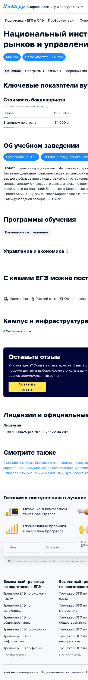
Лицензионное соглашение (62, 672)
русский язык (46, 299)
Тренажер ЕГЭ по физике (23, 648)
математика (18, 299)
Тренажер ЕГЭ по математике (17, 608)
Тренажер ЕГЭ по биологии (24, 629)
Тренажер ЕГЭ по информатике (17, 638)
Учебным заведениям (20, 672)
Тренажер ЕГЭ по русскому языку (24, 596)
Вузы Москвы (14, 463)
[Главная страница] (14, 6)
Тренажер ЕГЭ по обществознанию (17, 620)
